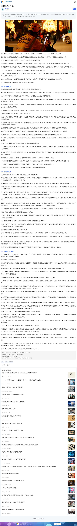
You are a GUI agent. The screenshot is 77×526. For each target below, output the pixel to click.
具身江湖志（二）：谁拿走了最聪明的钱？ (13, 502)
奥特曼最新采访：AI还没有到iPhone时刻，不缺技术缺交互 (17, 495)
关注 (74, 8)
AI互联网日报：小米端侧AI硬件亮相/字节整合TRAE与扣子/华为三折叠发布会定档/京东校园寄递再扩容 (29, 466)
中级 (6, 361)
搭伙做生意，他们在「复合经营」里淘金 (12, 430)
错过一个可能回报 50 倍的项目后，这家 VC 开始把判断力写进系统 (19, 372)
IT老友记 (7, 8)
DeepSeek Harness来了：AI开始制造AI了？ (13, 509)
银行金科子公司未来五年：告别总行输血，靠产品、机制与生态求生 (20, 444)
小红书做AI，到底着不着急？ (9, 488)
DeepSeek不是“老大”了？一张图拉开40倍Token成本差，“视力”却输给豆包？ (22, 380)
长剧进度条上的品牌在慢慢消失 (10, 473)
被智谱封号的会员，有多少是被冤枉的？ (12, 387)
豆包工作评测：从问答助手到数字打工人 (12, 452)
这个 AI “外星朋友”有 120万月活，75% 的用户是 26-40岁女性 (18, 437)
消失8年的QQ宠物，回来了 (9, 408)
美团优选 (11, 361)
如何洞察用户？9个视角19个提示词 (11, 416)
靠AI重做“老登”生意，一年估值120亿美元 (13, 480)
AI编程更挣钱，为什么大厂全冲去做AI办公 (13, 401)
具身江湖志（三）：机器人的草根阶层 (12, 423)
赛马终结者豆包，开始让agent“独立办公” (13, 394)
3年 (2, 361)
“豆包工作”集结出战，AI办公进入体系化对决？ (14, 459)
